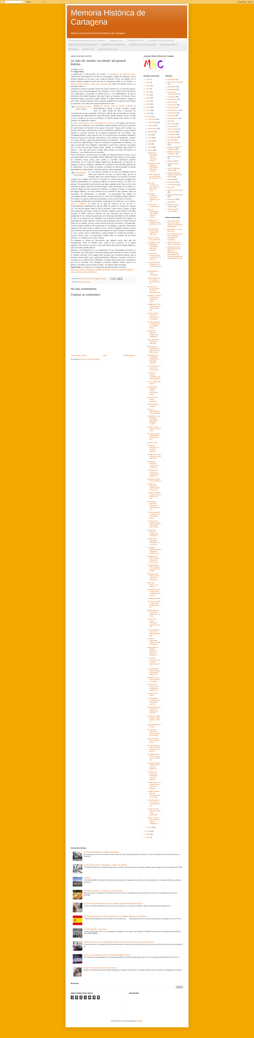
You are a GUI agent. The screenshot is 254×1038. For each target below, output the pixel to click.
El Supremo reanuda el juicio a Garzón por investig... (154, 732)
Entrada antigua (129, 355)
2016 (148, 104)
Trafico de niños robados (173, 206)
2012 (148, 117)
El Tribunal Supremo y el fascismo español (153, 448)
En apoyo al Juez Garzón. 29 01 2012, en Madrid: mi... (154, 766)
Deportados (171, 107)
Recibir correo (88, 49)
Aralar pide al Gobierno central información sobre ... (153, 390)
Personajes (171, 182)
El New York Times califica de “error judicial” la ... (154, 456)
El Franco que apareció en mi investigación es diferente (93, 123)
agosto (150, 132)
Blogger (140, 1021)
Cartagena (171, 97)
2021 (148, 89)
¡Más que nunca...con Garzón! (153, 584)
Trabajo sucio (152, 443)
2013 (148, 113)
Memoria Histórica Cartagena (174, 148)
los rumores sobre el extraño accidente (116, 106)
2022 (148, 86)
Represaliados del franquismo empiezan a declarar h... (154, 710)
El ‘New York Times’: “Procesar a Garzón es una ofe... (154, 623)
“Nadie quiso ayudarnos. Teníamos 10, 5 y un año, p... (154, 541)
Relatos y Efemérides (175, 195)
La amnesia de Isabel (153, 694)
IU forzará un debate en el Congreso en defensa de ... (153, 687)
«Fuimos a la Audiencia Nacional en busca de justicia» (153, 775)
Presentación (172, 185)
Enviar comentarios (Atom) (90, 359)
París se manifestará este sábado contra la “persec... (153, 213)
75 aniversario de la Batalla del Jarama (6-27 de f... (154, 436)
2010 (148, 834)
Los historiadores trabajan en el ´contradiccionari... (154, 265)
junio (150, 138)
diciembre (151, 119)
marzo (150, 147)
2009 (148, 837)
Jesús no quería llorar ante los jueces (153, 740)
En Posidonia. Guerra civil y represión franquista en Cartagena (175, 237)
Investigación (172, 137)
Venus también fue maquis (154, 726)
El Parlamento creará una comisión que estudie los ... (153, 473)
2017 (148, 101)
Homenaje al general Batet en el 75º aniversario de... (154, 289)
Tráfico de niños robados (173, 210)
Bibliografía (171, 89)
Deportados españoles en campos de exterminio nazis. (103, 891)
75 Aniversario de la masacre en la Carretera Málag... (154, 325)
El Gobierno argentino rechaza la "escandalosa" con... (154, 505)
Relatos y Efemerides (175, 190)
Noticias (170, 161)
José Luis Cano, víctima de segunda (153, 341)
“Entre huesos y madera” (153, 405)
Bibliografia (171, 87)
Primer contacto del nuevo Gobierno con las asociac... (153, 316)
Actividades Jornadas (175, 82)
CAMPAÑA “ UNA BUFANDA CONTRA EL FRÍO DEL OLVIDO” (154, 167)
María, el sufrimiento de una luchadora (154, 411)
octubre (151, 125)
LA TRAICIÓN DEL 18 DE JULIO (95, 929)
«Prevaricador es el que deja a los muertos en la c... (154, 803)
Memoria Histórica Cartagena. (174, 153)
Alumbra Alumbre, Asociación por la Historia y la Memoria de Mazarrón (175, 224)
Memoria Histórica (84, 282)
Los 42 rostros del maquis (154, 383)
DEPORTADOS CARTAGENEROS (83, 45)
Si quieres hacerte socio (108, 49)
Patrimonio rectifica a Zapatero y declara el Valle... (154, 298)
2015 (148, 107)
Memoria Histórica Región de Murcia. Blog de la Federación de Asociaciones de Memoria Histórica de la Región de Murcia (175, 252)
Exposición (171, 124)
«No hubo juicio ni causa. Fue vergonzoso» (154, 368)
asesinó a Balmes (78, 204)
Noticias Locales (173, 164)
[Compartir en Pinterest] (121, 278)
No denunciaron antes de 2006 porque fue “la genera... (154, 748)
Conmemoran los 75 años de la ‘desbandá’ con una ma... (154, 592)
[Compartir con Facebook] (119, 278)
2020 (148, 92)
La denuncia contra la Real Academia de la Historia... (154, 256)
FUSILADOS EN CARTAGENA (161, 40)
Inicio (105, 355)
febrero (150, 150)
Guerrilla (170, 126)
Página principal (116, 40)
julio (149, 135)
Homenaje (171, 132)
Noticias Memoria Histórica (173, 169)
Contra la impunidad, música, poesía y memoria (154, 641)
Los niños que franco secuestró (153, 399)
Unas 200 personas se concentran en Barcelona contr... (154, 187)
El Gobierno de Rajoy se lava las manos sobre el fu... (153, 577)
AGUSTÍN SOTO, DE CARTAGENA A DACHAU (100, 968)
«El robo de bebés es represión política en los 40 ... (154, 604)
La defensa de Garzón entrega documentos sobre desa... (154, 524)
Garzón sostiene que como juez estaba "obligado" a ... (154, 820)
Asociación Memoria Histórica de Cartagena (87, 40)
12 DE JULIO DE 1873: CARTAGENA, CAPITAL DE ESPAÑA (105, 865)
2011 (148, 831)
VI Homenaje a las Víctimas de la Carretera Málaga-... (154, 785)
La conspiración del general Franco (121, 74)
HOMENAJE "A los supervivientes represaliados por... (154, 307)
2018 (148, 98)
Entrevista (171, 116)
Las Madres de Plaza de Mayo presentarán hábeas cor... (154, 671)
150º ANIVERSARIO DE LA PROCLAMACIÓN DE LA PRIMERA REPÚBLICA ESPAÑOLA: (115, 916)
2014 (148, 110)
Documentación (173, 110)
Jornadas (170, 140)
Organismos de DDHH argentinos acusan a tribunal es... (153, 651)
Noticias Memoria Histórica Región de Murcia (174, 175)
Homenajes (171, 134)
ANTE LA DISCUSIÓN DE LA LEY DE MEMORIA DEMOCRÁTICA (107, 955)
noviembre (152, 122)
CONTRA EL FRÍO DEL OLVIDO (142, 45)
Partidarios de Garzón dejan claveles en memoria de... (153, 559)
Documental (171, 113)
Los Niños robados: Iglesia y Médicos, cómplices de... (154, 550)
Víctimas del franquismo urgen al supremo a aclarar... (153, 156)
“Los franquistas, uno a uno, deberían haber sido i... (154, 632)
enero (150, 827)
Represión (171, 199)
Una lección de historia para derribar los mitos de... (153, 232)
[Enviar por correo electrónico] (111, 278)
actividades (171, 79)
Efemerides (73, 49)
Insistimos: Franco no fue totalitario (154, 480)
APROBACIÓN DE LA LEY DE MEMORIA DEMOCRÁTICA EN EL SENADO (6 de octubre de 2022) (119, 942)
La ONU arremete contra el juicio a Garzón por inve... (154, 495)
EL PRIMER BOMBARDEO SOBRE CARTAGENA (101, 852)
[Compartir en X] (116, 278)
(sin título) (87, 878)
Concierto (170, 102)
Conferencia (171, 105)
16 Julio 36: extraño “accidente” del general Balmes (154, 375)
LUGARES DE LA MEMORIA (113, 45)
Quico (169, 187)
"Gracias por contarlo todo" (153, 205)
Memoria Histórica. (174, 156)
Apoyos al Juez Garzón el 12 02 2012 (154, 429)
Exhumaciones (172, 118)
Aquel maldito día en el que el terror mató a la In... (154, 281)
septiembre (152, 128)
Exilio (169, 121)
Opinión (170, 179)
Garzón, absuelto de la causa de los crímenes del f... (154, 177)
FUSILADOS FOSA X (135, 40)
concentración (172, 99)
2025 (148, 79)
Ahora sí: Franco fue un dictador (154, 239)
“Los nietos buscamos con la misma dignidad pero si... (154, 662)
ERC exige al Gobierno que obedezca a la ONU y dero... (154, 349)
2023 (148, 82)
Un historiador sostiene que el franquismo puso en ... (154, 701)
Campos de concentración (172, 93)
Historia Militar (172, 129)
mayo (150, 141)
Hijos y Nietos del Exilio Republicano (174, 243)
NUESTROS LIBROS (168, 45)
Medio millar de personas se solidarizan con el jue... (154, 613)
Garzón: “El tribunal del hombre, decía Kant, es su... (154, 487)
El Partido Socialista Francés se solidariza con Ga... (154, 197)
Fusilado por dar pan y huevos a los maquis (154, 679)
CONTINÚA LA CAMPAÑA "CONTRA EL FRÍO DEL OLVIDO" (153, 359)
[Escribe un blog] (114, 278)
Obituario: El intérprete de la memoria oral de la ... (154, 223)
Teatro (169, 202)
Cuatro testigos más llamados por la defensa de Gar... (154, 568)
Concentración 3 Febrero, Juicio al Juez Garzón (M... (154, 757)
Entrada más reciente (79, 355)
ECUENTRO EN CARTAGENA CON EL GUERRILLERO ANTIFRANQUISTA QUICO (113, 904)
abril (149, 144)
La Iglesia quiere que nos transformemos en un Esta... (154, 794)
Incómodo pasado (154, 598)
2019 (148, 95)
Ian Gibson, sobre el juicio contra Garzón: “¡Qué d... (154, 719)
